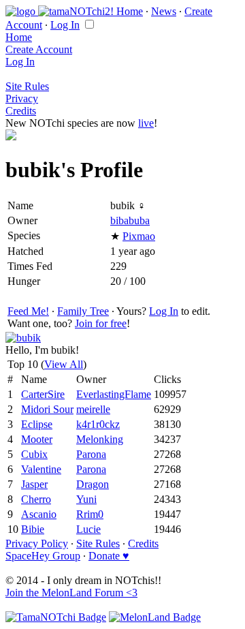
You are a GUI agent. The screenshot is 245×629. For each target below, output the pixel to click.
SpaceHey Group (42, 556)
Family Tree (83, 311)
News (163, 11)
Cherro (36, 499)
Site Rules (27, 86)
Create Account (38, 49)
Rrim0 (89, 514)
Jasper (34, 484)
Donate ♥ (108, 556)
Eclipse (36, 424)
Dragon (92, 484)
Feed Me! (28, 311)
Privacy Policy (36, 543)
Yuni (86, 499)
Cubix (34, 454)
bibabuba (130, 220)
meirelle (93, 409)
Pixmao (138, 236)
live (146, 123)
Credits (20, 111)
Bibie (32, 529)
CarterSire (43, 394)
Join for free (101, 323)
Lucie (88, 529)
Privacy (21, 98)
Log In (65, 25)
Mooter (36, 439)
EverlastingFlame (113, 394)
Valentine (41, 469)
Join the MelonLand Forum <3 (71, 592)
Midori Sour (47, 409)
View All (63, 364)
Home (129, 11)
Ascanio (38, 514)
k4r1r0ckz (98, 424)
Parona (91, 454)
